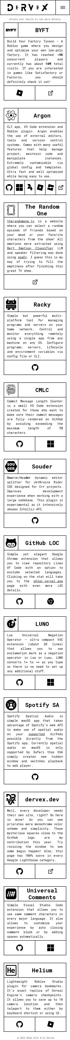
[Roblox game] (19, 93)
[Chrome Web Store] (50, 601)
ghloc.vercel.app (48, 581)
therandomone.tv (21, 221)
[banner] (27, 7)
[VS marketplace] (19, 187)
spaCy (22, 257)
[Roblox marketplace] (40, 187)
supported (37, 734)
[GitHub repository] (9, 187)
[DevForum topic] (50, 187)
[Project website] (50, 93)
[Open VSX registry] (29, 187)
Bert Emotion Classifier (30, 248)
